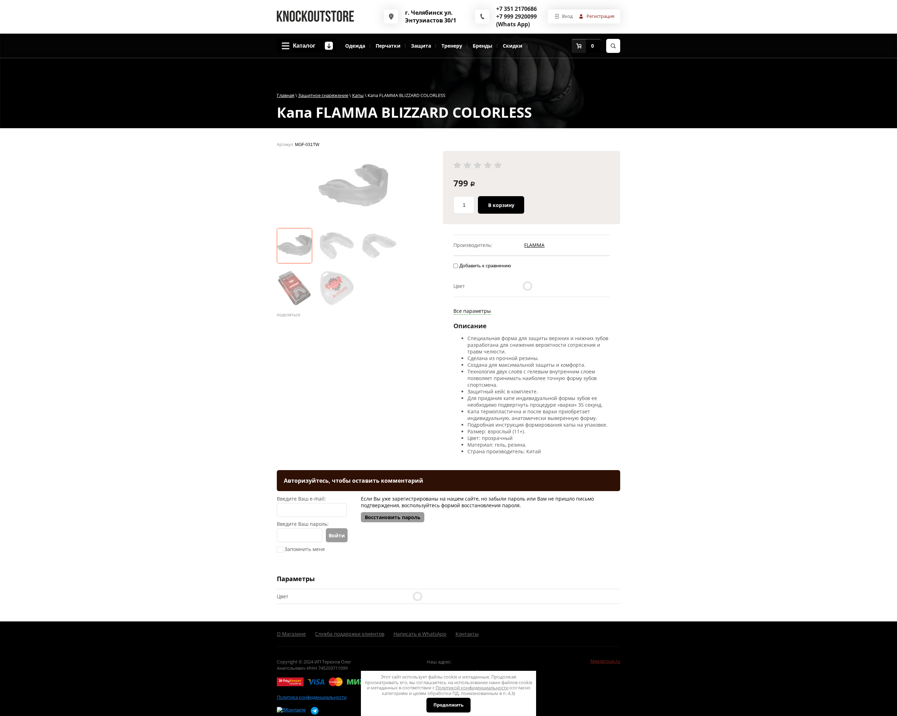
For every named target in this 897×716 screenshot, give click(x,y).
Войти (337, 535)
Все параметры (472, 311)
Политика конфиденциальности (312, 697)
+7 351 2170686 (516, 9)
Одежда (355, 45)
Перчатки (388, 45)
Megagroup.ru (605, 661)
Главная (285, 95)
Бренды (482, 45)
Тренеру (451, 45)
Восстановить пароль (392, 517)
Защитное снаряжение (323, 95)
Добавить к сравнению (484, 265)
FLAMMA (534, 245)
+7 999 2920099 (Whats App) (516, 20)
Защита (421, 45)
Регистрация (600, 16)
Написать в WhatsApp (419, 634)
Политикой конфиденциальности (472, 687)
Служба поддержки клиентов (349, 634)
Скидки (512, 45)
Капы (358, 95)
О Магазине (291, 634)
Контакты (467, 634)
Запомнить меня (304, 549)
